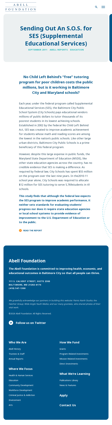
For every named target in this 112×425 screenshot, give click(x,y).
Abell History (15, 348)
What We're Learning (75, 374)
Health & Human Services (21, 375)
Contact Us (68, 405)
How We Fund (69, 342)
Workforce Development (20, 390)
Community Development (21, 385)
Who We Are (17, 342)
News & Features (68, 385)
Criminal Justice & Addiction (22, 395)
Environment (15, 400)
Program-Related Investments (74, 353)
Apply (64, 395)
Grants (63, 348)
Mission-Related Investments (74, 358)
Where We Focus (21, 369)
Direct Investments (69, 363)
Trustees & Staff (16, 353)
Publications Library (69, 380)
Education (13, 380)
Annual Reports (16, 358)
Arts (11, 405)
